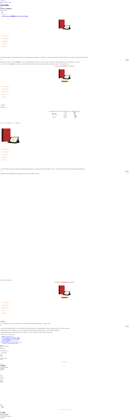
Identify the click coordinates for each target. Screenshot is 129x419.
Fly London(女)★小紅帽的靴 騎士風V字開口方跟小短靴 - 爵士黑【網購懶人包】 (11, 338)
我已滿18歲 (2, 417)
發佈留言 (1, 359)
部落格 (2, 12)
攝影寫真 (5, 352)
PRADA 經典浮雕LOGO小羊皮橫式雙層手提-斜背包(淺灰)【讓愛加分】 (10, 343)
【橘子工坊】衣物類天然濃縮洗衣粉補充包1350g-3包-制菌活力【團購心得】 (11, 339)
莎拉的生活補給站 (4, 5)
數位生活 (6, 10)
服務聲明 (71, 409)
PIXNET (59, 409)
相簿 (2, 11)
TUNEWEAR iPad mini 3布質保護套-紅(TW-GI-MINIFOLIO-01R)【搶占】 (15, 16)
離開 (3, 417)
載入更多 (1, 355)
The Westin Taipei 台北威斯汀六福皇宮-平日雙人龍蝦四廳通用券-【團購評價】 (11, 337)
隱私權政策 (68, 409)
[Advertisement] (64, 393)
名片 (2, 13)
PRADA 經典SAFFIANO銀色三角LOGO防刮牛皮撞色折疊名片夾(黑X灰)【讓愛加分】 (12, 342)
